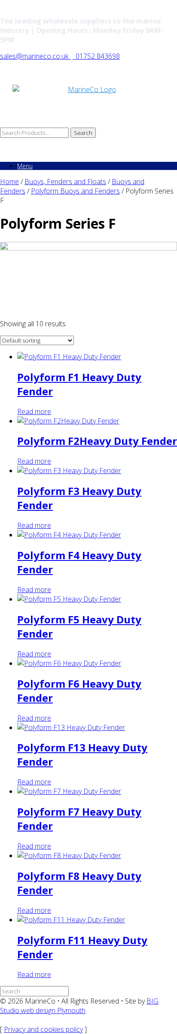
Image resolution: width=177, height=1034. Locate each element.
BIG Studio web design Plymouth (79, 1005)
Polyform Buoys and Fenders (75, 191)
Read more (34, 411)
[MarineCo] (88, 106)
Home (9, 181)
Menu (25, 166)
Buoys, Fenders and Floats (65, 181)
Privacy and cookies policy (43, 1029)
